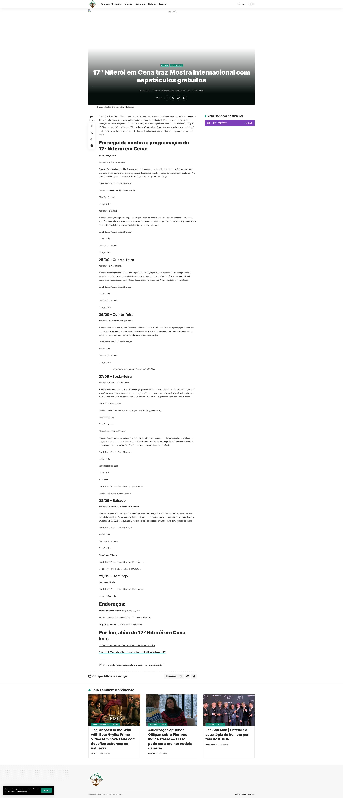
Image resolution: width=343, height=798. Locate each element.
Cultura (164, 65)
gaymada (110, 665)
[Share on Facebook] (167, 98)
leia (103, 638)
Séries (115, 725)
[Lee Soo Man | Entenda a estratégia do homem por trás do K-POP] (229, 710)
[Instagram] (230, 123)
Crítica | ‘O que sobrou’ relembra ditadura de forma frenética (127, 645)
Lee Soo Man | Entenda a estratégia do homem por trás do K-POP (227, 734)
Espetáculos (176, 65)
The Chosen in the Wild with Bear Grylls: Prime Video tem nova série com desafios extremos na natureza (113, 739)
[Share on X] (172, 98)
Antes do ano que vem (121, 321)
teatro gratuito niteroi (154, 665)
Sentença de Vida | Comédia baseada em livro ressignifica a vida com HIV (132, 652)
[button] (46, 790)
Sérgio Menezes (211, 744)
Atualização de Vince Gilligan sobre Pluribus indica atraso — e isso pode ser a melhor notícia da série (170, 739)
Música (221, 725)
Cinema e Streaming (101, 725)
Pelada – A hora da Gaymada (124, 506)
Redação (147, 91)
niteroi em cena (136, 665)
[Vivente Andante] (92, 4)
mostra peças (122, 665)
